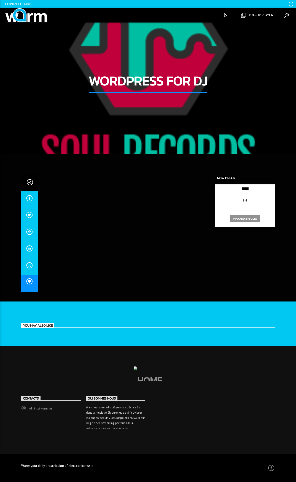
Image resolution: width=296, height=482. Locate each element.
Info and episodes (245, 219)
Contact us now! (19, 4)
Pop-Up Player (260, 15)
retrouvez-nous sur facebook (105, 428)
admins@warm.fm (40, 408)
